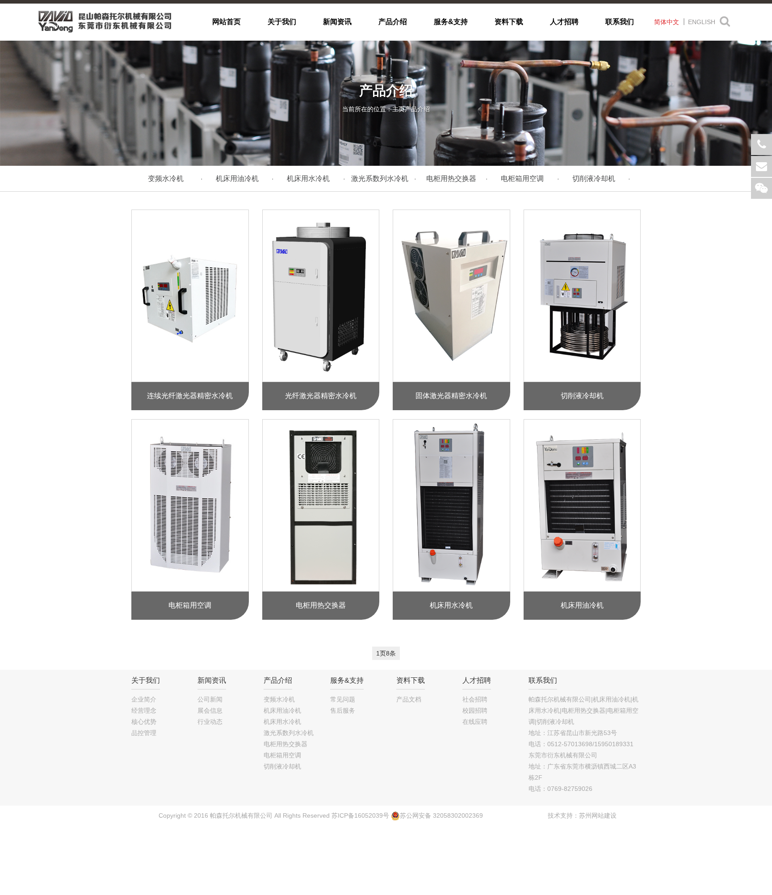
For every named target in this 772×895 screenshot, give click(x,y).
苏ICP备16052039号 (360, 815)
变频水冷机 (166, 178)
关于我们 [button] (282, 21)
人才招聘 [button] (564, 21)
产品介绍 (417, 109)
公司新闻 (209, 699)
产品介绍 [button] (392, 21)
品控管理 (143, 732)
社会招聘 (474, 699)
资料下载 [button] (509, 21)
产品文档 (408, 699)
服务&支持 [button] (451, 21)
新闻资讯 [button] (337, 21)
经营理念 (143, 710)
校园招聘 (474, 710)
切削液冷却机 (593, 178)
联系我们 (619, 21)
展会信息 (209, 710)
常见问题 (342, 699)
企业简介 (143, 699)
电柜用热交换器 (451, 178)
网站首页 (226, 21)
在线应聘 (474, 721)
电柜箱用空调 (522, 178)
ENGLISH (701, 21)
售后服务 (342, 710)
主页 (398, 109)
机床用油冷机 (237, 178)
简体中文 (666, 21)
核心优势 (143, 721)
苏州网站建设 (598, 815)
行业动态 (209, 721)
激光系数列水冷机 (379, 178)
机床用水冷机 (308, 178)
